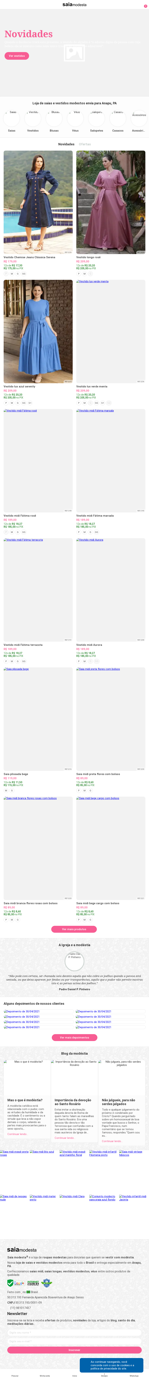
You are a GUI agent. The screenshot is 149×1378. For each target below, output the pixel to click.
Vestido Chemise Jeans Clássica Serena (29, 257)
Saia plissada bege (16, 774)
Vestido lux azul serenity (19, 386)
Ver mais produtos (74, 929)
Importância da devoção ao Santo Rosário (73, 1102)
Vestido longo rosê (88, 257)
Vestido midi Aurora (89, 645)
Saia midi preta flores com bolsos (98, 774)
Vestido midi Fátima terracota (23, 645)
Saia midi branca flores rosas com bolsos (30, 903)
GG (23, 273)
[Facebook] (55, 1358)
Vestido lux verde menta (91, 386)
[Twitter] (62, 1358)
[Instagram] (68, 1358)
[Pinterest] (74, 1358)
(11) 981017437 (20, 1308)
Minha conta (45, 1376)
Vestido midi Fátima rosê (20, 515)
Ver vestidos (17, 56)
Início (74, 1376)
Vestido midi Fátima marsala (95, 515)
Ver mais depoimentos (74, 1037)
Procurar (15, 1376)
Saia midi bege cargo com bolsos (97, 903)
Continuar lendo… (17, 1134)
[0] (143, 4)
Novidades (66, 144)
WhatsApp (134, 1376)
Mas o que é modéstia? (25, 1100)
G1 (30, 403)
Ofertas (85, 144)
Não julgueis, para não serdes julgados (118, 1102)
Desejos (104, 1376)
